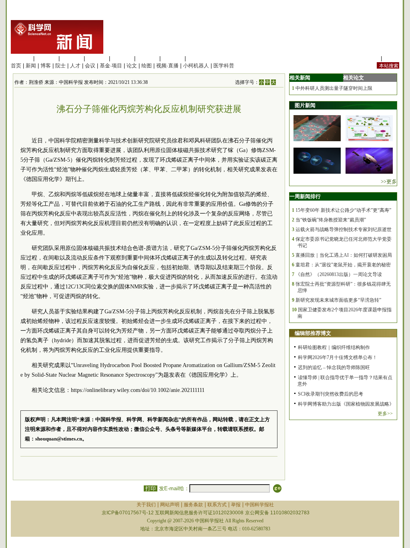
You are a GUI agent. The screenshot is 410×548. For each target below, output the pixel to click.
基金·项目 (111, 66)
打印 (150, 488)
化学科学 (71, 58)
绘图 (146, 66)
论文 (132, 66)
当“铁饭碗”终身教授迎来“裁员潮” (330, 220)
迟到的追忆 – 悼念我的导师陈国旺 (334, 367)
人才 (75, 66)
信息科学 (122, 58)
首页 (16, 66)
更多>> (385, 413)
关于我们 (146, 504)
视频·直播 (167, 66)
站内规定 (368, 58)
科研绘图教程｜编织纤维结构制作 (334, 347)
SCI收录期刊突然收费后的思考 (330, 394)
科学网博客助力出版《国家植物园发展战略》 (346, 404)
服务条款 (193, 504)
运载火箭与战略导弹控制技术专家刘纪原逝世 (343, 229)
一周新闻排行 (305, 196)
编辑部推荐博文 (313, 333)
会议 (90, 66)
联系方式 (217, 504)
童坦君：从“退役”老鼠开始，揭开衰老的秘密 (343, 265)
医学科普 (223, 66)
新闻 (31, 66)
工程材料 (96, 58)
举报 (236, 504)
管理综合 (197, 58)
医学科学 (46, 58)
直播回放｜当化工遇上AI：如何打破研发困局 (343, 255)
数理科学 (172, 58)
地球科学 (147, 58)
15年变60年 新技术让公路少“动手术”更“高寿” (343, 210)
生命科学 (21, 58)
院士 (60, 66)
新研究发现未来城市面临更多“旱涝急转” (338, 300)
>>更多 (389, 182)
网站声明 (169, 504)
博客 (45, 66)
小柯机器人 (196, 66)
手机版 (391, 58)
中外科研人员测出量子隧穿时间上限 (333, 88)
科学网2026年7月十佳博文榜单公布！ (337, 357)
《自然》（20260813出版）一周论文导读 (338, 274)
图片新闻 (305, 105)
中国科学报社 (259, 504)
